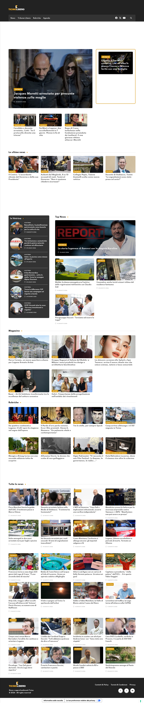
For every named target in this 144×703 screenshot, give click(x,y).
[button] (120, 690)
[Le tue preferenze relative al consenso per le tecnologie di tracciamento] (140, 701)
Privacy (132, 685)
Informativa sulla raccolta (53, 700)
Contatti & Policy (101, 685)
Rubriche (37, 18)
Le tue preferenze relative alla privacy (80, 700)
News (12, 18)
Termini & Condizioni (119, 685)
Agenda (46, 18)
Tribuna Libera (24, 18)
